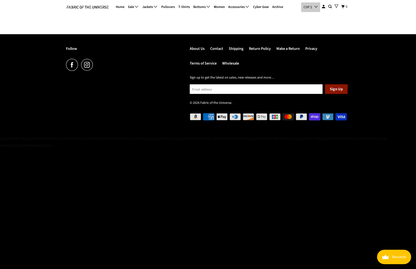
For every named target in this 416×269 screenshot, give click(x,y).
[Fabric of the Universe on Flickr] (97, 65)
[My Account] (324, 6)
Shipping (236, 48)
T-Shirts (184, 7)
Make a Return (288, 48)
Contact (216, 48)
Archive (277, 7)
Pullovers (168, 7)
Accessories (237, 7)
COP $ (308, 7)
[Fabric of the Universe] (87, 7)
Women (219, 7)
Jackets (148, 7)
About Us (197, 48)
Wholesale (230, 63)
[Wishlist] (336, 6)
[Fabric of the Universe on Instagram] (88, 65)
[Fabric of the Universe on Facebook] (73, 65)
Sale (131, 7)
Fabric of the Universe (215, 102)
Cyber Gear (261, 7)
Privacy (311, 48)
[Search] (330, 6)
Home (120, 7)
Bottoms (200, 7)
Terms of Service (203, 63)
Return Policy (260, 48)
